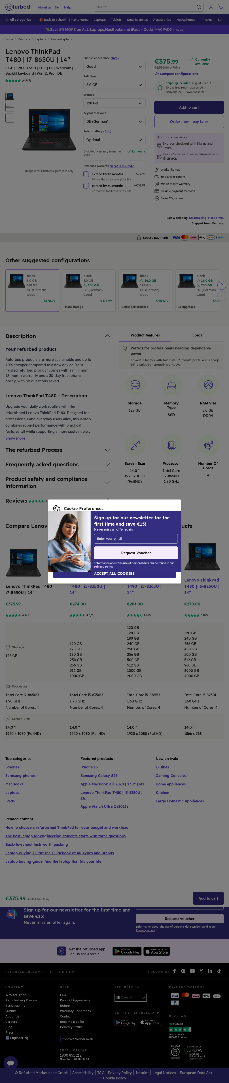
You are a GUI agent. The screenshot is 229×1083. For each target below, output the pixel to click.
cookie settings (110, 532)
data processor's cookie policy (77, 541)
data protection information (75, 537)
